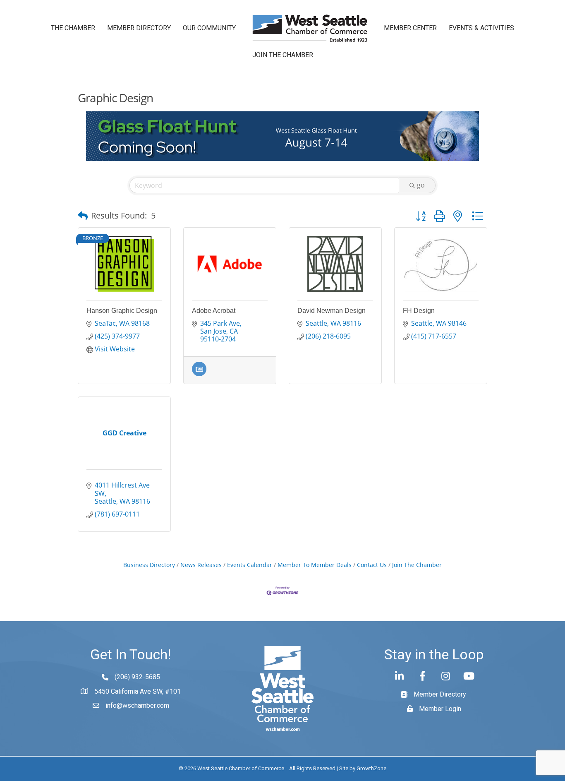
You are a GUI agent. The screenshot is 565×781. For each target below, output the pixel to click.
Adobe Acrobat (213, 310)
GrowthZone (371, 768)
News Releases (201, 565)
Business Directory (149, 565)
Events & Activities (481, 28)
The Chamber (73, 28)
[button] (83, 215)
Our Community (209, 28)
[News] (199, 373)
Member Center (410, 28)
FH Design (419, 310)
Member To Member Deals (315, 565)
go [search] (421, 185)
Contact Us (372, 565)
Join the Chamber (282, 55)
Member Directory (139, 28)
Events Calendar (249, 565)
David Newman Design (331, 310)
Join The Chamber (417, 565)
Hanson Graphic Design (121, 310)
